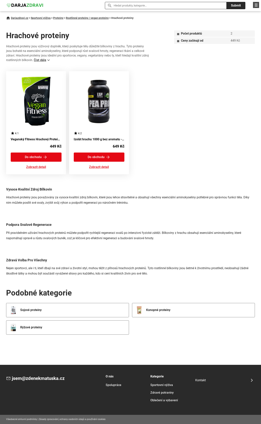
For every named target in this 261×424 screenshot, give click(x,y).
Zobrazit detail (36, 167)
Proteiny (58, 17)
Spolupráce (113, 385)
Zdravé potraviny (162, 392)
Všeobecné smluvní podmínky (21, 419)
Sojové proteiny (31, 310)
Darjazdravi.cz (19, 17)
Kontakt (200, 380)
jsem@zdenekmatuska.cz (38, 378)
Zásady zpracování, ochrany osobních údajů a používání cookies (72, 419)
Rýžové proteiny (31, 327)
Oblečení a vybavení (164, 400)
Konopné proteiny (158, 310)
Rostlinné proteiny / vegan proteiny (87, 17)
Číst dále (40, 60)
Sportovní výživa (41, 17)
